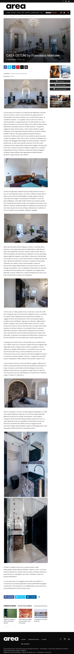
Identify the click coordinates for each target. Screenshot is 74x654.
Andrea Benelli (12, 59)
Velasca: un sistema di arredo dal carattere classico (9, 621)
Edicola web (61, 81)
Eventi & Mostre (35, 12)
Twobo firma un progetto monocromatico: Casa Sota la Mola (25, 621)
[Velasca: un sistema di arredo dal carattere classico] (10, 613)
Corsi (41, 12)
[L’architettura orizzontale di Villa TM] (40, 613)
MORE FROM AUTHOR (25, 606)
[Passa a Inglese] (61, 12)
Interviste (27, 12)
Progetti (8, 12)
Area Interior (51, 12)
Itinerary (13, 12)
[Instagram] (66, 1)
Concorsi (19, 12)
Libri (23, 12)
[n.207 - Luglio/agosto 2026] (55, 72)
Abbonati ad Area (34, 639)
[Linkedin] (69, 1)
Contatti (23, 639)
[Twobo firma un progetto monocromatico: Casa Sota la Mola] (25, 613)
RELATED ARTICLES (10, 606)
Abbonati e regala (61, 85)
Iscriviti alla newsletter (61, 89)
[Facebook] (63, 1)
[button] (68, 13)
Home (5, 16)
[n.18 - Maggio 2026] (65, 72)
